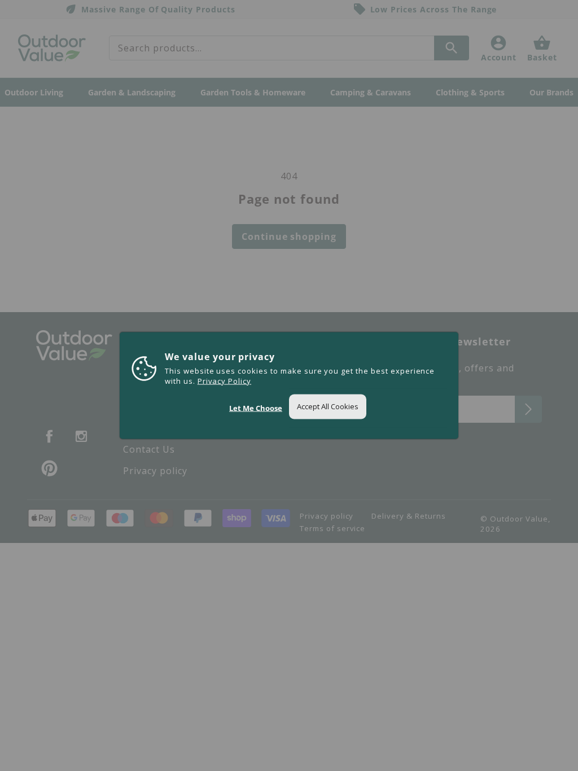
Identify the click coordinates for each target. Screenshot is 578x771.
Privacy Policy (224, 381)
